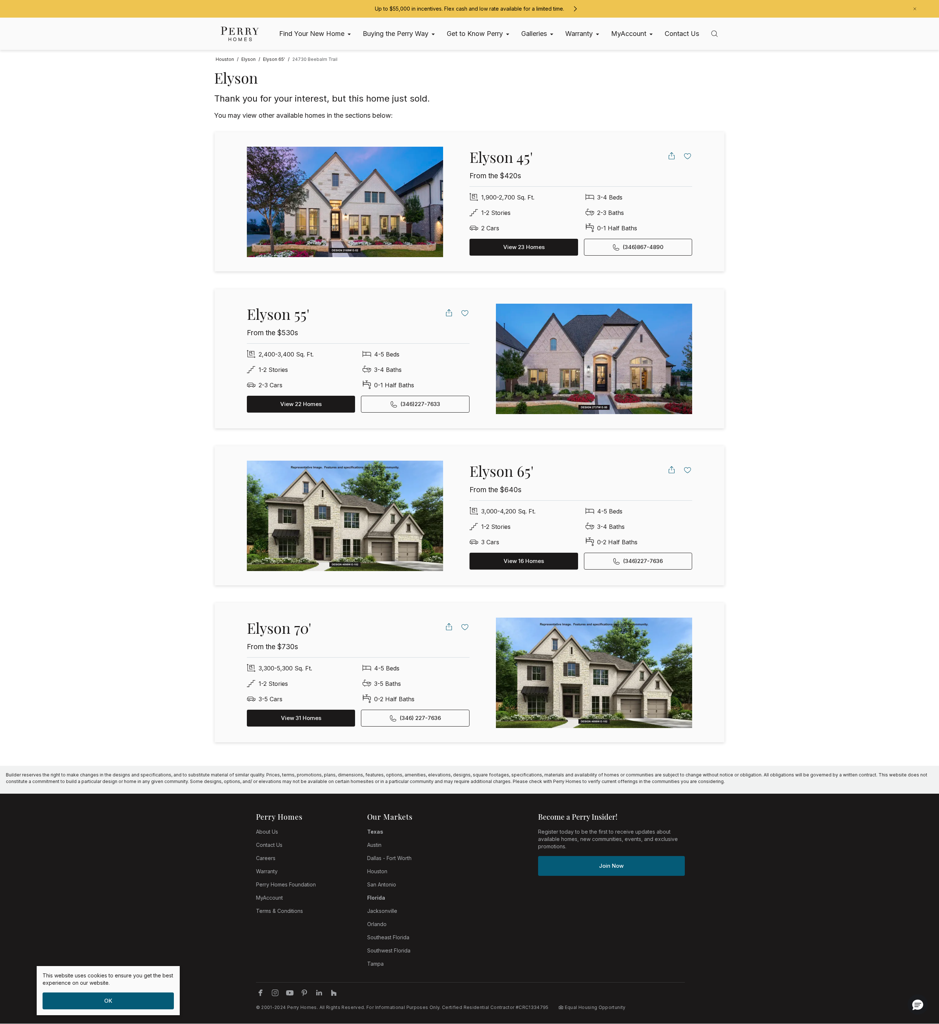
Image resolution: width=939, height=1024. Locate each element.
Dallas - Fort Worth (389, 858)
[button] (917, 1004)
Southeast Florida (388, 937)
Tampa (375, 964)
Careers (265, 858)
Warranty (267, 871)
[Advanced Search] (714, 33)
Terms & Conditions (279, 911)
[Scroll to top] (917, 978)
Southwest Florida (388, 950)
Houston (377, 871)
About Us (267, 832)
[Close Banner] (915, 9)
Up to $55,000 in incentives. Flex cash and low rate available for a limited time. (469, 9)
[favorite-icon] (687, 155)
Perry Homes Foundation (286, 884)
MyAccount (269, 898)
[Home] (240, 34)
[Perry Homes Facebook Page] (260, 992)
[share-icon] (671, 155)
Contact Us (269, 845)
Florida (376, 898)
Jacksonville (382, 911)
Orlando (377, 924)
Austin (374, 845)
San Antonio (381, 884)
